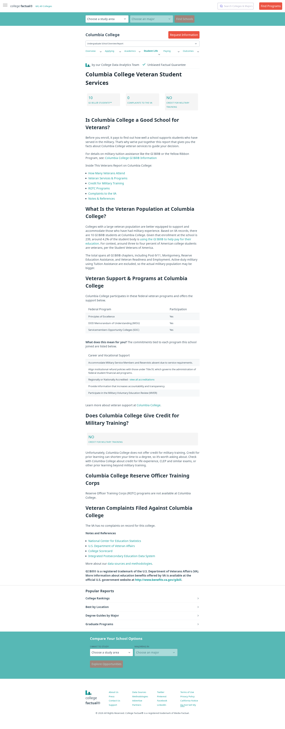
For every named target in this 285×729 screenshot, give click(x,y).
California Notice (189, 700)
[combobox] (236, 6)
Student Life (151, 50)
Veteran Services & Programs (107, 178)
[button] (184, 35)
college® (93, 700)
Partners (136, 704)
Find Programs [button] (271, 6)
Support (113, 704)
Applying (109, 50)
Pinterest (161, 696)
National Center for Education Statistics (114, 541)
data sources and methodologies (130, 564)
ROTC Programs (99, 188)
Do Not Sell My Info (188, 705)
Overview (91, 50)
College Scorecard (100, 551)
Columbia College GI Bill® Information (131, 158)
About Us (113, 692)
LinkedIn (161, 704)
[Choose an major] (151, 19)
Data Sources (139, 692)
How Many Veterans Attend (106, 173)
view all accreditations (142, 379)
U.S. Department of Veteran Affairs (111, 546)
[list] (94, 51)
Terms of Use (187, 692)
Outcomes (188, 50)
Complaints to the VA (102, 193)
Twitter (160, 692)
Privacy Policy (187, 696)
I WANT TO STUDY (99, 646)
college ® (21, 6)
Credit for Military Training (106, 183)
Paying (167, 50)
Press (111, 696)
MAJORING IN (141, 646)
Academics (130, 50)
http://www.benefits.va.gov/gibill (158, 580)
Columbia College (148, 405)
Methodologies (140, 696)
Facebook (162, 700)
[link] (94, 51)
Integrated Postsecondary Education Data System (121, 556)
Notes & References (101, 199)
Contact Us (114, 700)
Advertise (137, 700)
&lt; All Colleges (43, 6)
